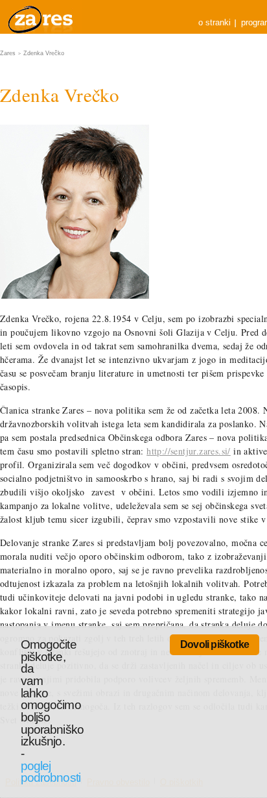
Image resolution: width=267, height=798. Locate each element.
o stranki (214, 22)
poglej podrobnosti (50, 772)
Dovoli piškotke (214, 644)
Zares (41, 17)
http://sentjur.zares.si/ (188, 451)
